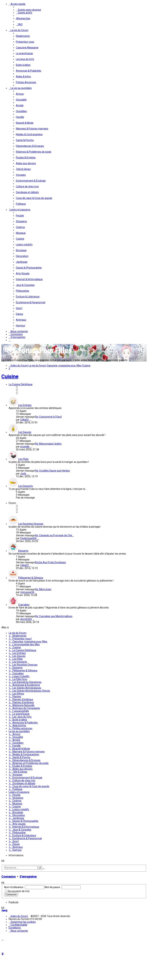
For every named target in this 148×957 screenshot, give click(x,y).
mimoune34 (27, 592)
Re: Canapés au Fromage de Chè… (54, 535)
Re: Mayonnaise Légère (48, 443)
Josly (23, 473)
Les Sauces (24, 432)
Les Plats (23, 459)
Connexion (8, 876)
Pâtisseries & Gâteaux (30, 577)
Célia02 (24, 419)
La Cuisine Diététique (20, 384)
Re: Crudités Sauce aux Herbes (52, 470)
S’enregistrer (28, 876)
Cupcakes (23, 604)
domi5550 (26, 619)
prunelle (24, 446)
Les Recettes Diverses (30, 523)
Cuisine (9, 376)
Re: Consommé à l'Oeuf (48, 416)
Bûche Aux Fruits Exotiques (50, 562)
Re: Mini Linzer (43, 589)
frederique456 (28, 538)
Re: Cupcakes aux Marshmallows (53, 616)
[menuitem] (28, 9)
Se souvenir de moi (18, 891)
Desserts (23, 550)
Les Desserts (25, 486)
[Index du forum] (37, 354)
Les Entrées (25, 405)
